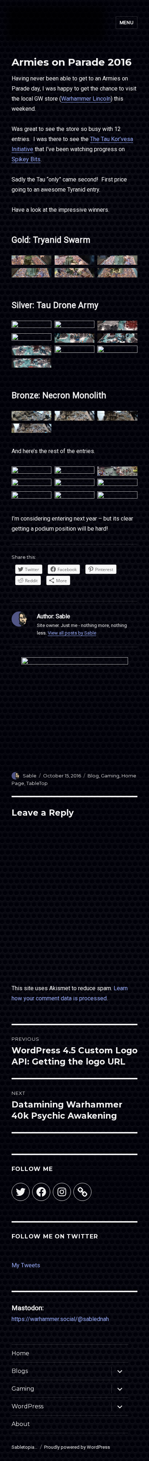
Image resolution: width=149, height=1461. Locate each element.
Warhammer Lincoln (86, 98)
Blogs (20, 1371)
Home (20, 1353)
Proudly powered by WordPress (77, 1447)
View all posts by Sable (72, 633)
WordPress (27, 1406)
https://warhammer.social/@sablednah (60, 1319)
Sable (30, 775)
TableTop (37, 783)
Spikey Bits (26, 159)
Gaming (110, 775)
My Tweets (26, 1265)
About (21, 1424)
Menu (126, 22)
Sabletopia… (25, 1447)
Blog (93, 775)
